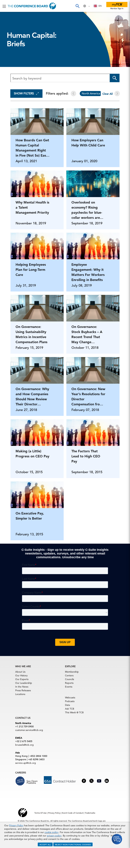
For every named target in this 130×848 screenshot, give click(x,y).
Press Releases (23, 690)
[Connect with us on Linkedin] (107, 780)
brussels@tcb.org (24, 744)
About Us (20, 671)
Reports (69, 682)
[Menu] (4, 6)
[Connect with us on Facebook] (84, 780)
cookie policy (51, 832)
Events (68, 686)
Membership (72, 671)
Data (67, 704)
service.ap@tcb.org (25, 762)
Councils (69, 679)
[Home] (32, 6)
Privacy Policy (16, 825)
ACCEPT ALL (45, 844)
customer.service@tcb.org (29, 730)
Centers (69, 675)
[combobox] (98, 6)
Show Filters (24, 93)
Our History (21, 675)
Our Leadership (23, 682)
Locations (20, 694)
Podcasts (69, 701)
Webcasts (70, 697)
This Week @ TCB (74, 712)
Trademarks (90, 812)
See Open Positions (32, 782)
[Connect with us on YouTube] (99, 780)
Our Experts (21, 679)
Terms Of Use (40, 812)
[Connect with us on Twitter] (91, 780)
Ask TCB (69, 708)
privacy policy (54, 835)
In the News (21, 686)
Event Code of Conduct (72, 812)
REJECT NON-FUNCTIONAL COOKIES (73, 844)
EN (100, 6)
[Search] (77, 6)
